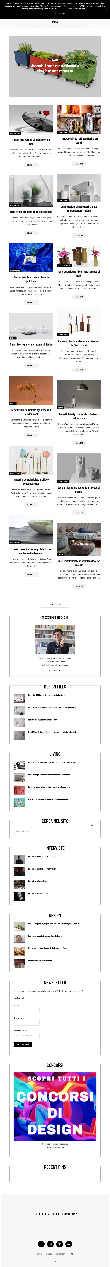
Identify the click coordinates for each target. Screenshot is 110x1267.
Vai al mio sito (55, 671)
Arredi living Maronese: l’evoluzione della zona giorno (50, 774)
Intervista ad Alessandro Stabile (41, 856)
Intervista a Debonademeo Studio (42, 869)
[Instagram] (50, 1244)
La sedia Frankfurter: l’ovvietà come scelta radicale (49, 787)
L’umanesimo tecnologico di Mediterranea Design (48, 948)
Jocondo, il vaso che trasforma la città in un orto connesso (55, 68)
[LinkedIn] (68, 1244)
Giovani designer (64, 265)
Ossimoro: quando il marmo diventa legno (45, 936)
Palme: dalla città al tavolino (40, 960)
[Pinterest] (59, 1244)
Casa (55, 60)
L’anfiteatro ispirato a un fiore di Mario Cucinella (48, 799)
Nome (16, 1005)
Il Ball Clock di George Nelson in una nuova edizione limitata (52, 732)
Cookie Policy (60, 14)
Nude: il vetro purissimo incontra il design (31, 344)
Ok (46, 14)
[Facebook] (41, 1244)
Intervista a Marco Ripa (37, 881)
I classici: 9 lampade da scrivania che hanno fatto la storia (52, 707)
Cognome (18, 1018)
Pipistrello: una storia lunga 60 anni (43, 719)
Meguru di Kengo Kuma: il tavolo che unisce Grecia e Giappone (53, 762)
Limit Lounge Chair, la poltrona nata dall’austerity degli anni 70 (54, 923)
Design (13, 338)
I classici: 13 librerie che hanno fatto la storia (46, 695)
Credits (70, 1254)
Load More (54, 605)
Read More (31, 165)
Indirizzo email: (20, 1031)
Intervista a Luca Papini (38, 893)
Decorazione (15, 133)
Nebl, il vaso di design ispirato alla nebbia (31, 211)
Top (56, 1261)
